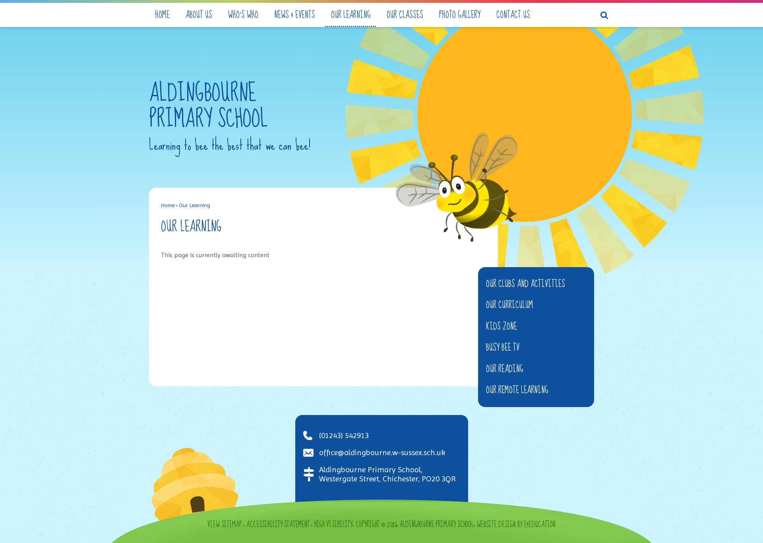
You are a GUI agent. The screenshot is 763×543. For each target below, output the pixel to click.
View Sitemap (224, 524)
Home (167, 205)
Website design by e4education (516, 524)
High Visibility (333, 524)
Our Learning (194, 205)
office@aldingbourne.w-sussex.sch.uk (382, 452)
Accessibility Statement (278, 524)
